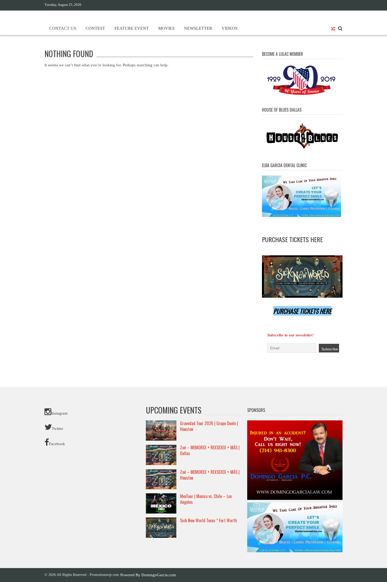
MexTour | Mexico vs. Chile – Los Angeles (206, 499)
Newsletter (198, 28)
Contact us (62, 28)
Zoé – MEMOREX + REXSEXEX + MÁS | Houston (210, 475)
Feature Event (132, 28)
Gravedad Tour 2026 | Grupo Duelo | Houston (209, 426)
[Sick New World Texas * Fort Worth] (161, 527)
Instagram (59, 413)
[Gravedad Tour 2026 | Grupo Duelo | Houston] (161, 430)
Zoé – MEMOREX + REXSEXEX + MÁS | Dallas (210, 450)
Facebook (57, 444)
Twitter (57, 428)
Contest (95, 28)
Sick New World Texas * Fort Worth (208, 520)
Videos (229, 28)
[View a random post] (333, 29)
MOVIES (166, 28)
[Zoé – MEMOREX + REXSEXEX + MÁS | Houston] (161, 479)
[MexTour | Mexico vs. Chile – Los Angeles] (161, 503)
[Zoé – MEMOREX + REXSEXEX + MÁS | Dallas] (161, 454)
